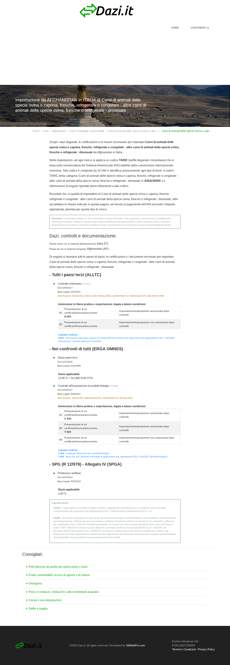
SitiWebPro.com (135, 645)
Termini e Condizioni (184, 649)
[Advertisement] (115, 58)
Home (175, 27)
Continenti (199, 27)
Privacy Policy (206, 649)
